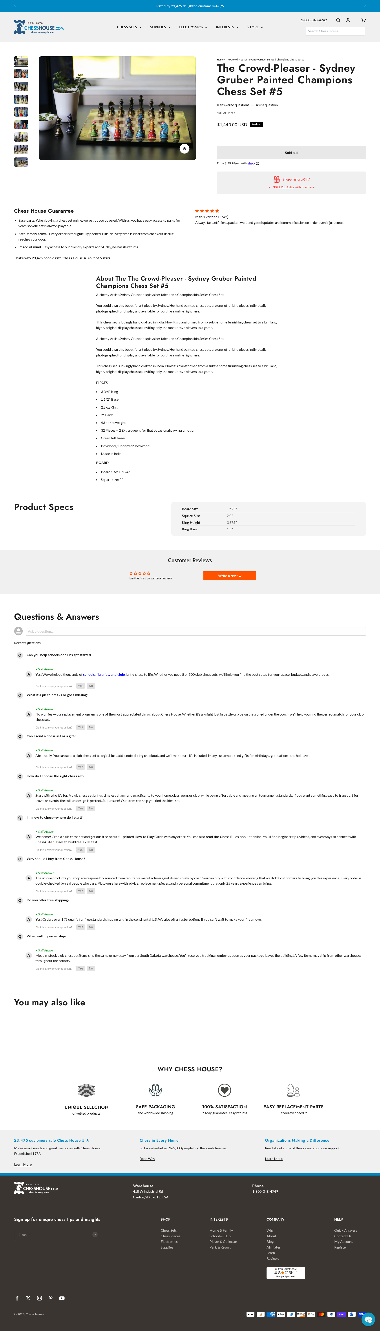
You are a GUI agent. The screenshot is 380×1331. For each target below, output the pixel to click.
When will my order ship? (46, 936)
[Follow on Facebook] (17, 1298)
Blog (270, 1241)
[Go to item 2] (21, 74)
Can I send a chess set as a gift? (51, 736)
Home (220, 59)
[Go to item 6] (21, 125)
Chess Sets (169, 1230)
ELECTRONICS (191, 27)
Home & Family (221, 1230)
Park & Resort (220, 1247)
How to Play (144, 836)
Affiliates (274, 1247)
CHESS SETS (127, 27)
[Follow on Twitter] (28, 1298)
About (271, 1236)
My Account (343, 1241)
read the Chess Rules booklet (229, 836)
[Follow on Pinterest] (51, 1298)
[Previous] (15, 6)
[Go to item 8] (21, 150)
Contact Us (342, 1236)
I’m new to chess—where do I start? (54, 817)
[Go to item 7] (21, 137)
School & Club (220, 1236)
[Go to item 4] (21, 100)
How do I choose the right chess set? (55, 776)
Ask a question (267, 105)
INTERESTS (225, 27)
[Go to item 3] (21, 87)
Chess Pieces (170, 1236)
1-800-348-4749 (314, 20)
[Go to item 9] (21, 162)
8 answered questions (233, 105)
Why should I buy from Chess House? (56, 858)
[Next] (365, 6)
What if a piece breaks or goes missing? (57, 695)
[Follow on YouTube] (62, 1298)
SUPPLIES (158, 27)
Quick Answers (345, 1230)
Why (270, 1230)
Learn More (23, 1164)
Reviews (273, 1258)
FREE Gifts (286, 187)
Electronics (169, 1241)
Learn (271, 1253)
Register (340, 1247)
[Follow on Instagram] (39, 1298)
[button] (80, 686)
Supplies (167, 1247)
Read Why (147, 1158)
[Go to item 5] (21, 112)
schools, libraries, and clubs (104, 674)
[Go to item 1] (21, 61)
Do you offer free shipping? (48, 900)
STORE (253, 27)
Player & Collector (223, 1241)
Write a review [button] (229, 575)
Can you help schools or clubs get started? (59, 655)
